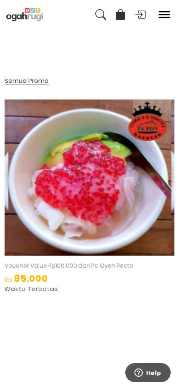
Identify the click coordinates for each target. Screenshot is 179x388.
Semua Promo (27, 81)
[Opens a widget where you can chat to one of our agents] (148, 373)
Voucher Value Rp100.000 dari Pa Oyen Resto (69, 265)
